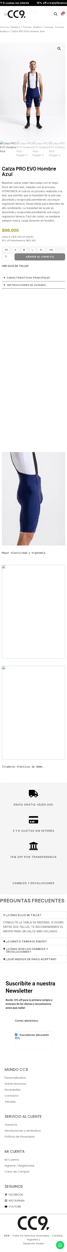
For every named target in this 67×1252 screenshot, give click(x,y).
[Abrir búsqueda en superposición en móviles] (56, 14)
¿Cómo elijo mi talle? (24, 915)
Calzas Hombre (32, 27)
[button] (59, 48)
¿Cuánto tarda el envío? (26, 941)
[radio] (6, 250)
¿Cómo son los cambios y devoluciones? (27, 950)
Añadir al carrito (40, 256)
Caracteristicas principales (28, 277)
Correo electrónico (26, 1020)
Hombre (15, 27)
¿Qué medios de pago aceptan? (31, 959)
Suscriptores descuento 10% (32, 1036)
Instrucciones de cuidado (26, 285)
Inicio (4, 27)
